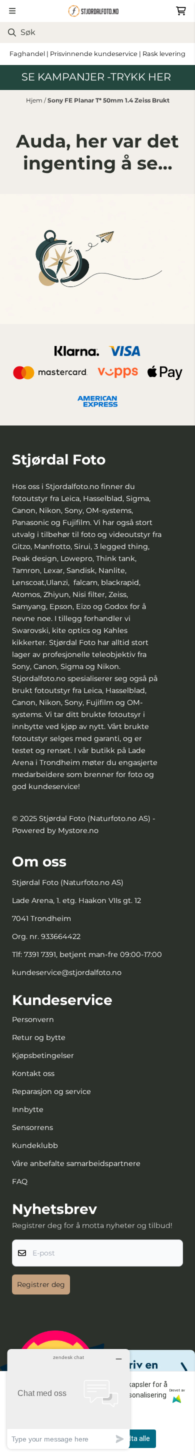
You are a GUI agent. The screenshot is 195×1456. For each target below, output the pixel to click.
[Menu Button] (12, 10)
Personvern (33, 1019)
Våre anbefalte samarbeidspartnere (76, 1163)
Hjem (35, 100)
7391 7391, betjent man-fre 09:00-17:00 (93, 954)
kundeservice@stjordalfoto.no (67, 972)
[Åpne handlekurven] (181, 11)
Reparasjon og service (51, 1091)
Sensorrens (32, 1127)
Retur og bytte (39, 1037)
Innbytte (28, 1109)
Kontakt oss (33, 1073)
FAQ (20, 1181)
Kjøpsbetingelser (43, 1055)
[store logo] (97, 11)
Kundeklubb (35, 1145)
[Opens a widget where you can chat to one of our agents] (69, 1398)
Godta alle (134, 1438)
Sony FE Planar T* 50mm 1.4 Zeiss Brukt (109, 100)
